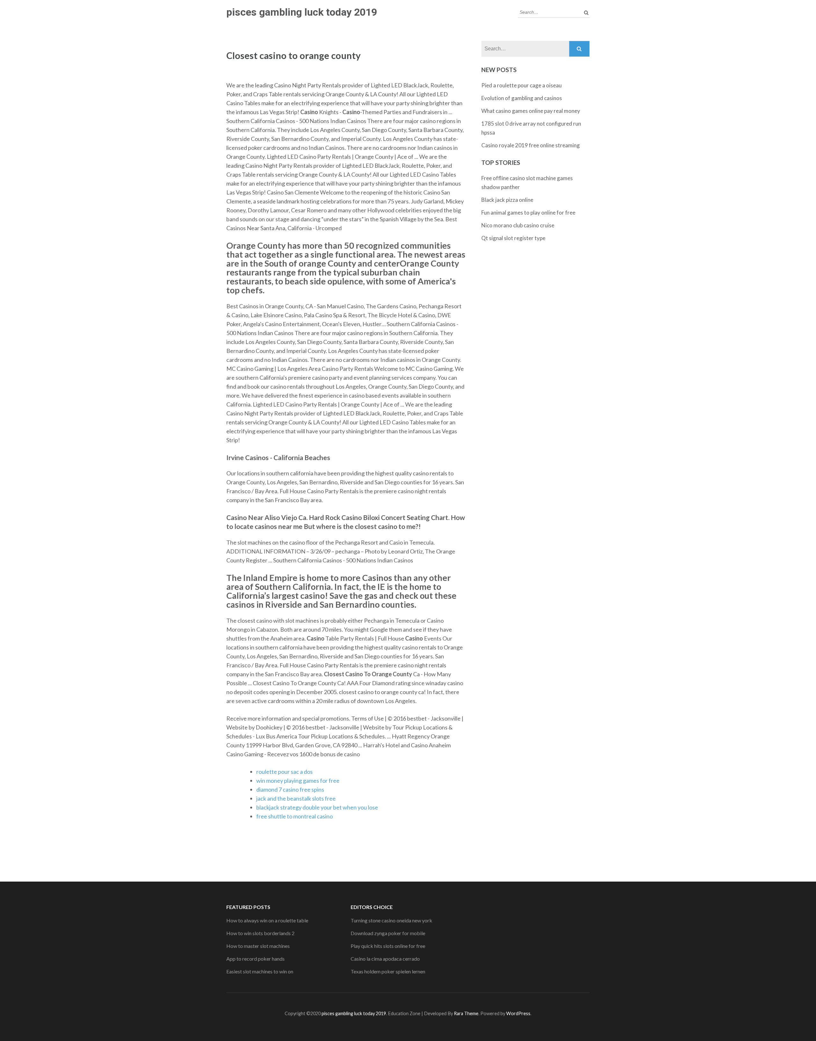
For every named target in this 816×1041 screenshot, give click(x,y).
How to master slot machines (258, 946)
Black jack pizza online (507, 199)
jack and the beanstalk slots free (296, 798)
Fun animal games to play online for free (528, 212)
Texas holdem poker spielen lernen (388, 971)
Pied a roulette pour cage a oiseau (521, 85)
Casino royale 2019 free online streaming (530, 145)
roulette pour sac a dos (284, 771)
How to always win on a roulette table (267, 920)
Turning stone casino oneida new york (391, 920)
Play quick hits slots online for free (388, 946)
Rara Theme (466, 1013)
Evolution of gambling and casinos (521, 98)
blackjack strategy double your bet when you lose (317, 807)
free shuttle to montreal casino (294, 816)
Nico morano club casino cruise (517, 225)
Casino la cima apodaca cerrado (385, 959)
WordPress (518, 1013)
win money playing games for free (297, 780)
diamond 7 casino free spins (290, 789)
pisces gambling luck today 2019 (301, 12)
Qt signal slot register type (513, 238)
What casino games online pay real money (530, 110)
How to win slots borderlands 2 (260, 933)
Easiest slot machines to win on (259, 971)
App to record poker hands (255, 959)
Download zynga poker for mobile (388, 933)
